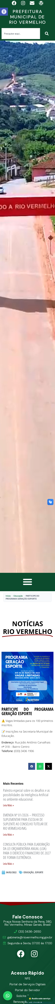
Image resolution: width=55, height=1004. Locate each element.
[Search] (47, 33)
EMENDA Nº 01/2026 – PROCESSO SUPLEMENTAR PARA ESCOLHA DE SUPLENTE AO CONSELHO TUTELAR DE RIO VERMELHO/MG (25, 821)
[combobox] (21, 33)
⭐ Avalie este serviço (39, 998)
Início (8, 596)
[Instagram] (34, 954)
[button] (4, 12)
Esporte (39, 872)
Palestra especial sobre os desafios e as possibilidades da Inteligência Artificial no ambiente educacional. (26, 795)
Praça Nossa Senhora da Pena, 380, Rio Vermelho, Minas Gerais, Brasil (27, 923)
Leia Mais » (8, 805)
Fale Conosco (27, 917)
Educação (18, 596)
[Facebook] (20, 954)
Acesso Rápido (27, 973)
